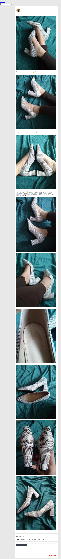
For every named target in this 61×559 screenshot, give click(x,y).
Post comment (53, 555)
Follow (33, 10)
